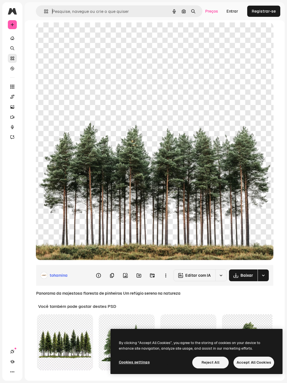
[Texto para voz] (12, 127)
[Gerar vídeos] (12, 116)
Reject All (210, 362)
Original (72, 33)
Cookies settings (134, 362)
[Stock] (12, 58)
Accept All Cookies (254, 362)
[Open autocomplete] (44, 11)
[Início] (12, 38)
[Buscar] (12, 48)
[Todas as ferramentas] (12, 86)
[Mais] (12, 371)
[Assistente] (12, 137)
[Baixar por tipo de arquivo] (263, 275)
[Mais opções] (165, 275)
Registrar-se (264, 11)
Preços (211, 11)
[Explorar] (12, 68)
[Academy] (12, 361)
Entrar (232, 11)
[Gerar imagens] (12, 106)
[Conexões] (12, 351)
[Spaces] (12, 96)
